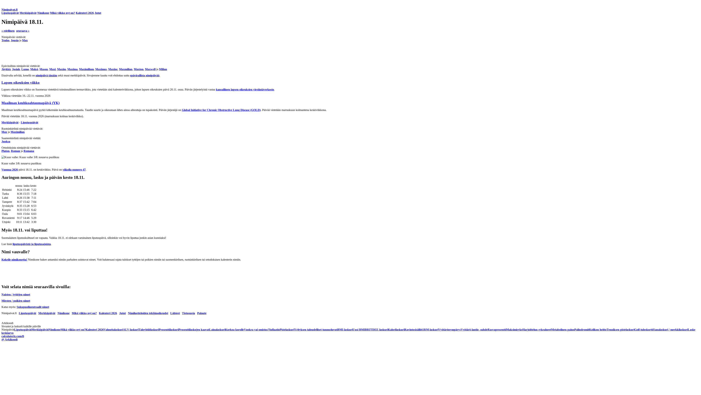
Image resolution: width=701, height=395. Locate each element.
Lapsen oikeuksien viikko (20, 82)
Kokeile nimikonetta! (14, 259)
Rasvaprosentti (497, 329)
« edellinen (8, 30)
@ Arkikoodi (9, 339)
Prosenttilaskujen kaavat (194, 329)
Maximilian (18, 131)
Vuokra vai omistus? (256, 329)
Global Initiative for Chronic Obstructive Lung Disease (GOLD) (221, 110)
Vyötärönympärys (449, 329)
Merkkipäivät (28, 12)
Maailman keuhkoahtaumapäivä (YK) (30, 103)
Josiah (16, 69)
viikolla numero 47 (74, 169)
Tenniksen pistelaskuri (620, 329)
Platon (5, 151)
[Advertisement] (111, 53)
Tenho (5, 40)
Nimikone (43, 12)
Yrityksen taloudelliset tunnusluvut (315, 329)
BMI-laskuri (345, 329)
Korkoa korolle (234, 329)
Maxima (72, 69)
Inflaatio (274, 329)
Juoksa (5, 141)
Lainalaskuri (217, 329)
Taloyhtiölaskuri (149, 329)
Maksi (34, 69)
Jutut (98, 12)
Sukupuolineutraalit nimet (33, 307)
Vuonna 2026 (9, 169)
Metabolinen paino (562, 329)
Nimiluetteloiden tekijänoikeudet (148, 313)
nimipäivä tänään (46, 75)
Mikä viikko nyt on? (62, 12)
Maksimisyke (514, 329)
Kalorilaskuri (396, 329)
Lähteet (175, 313)
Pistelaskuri (287, 329)
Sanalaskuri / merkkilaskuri (670, 329)
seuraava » (22, 30)
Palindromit (581, 329)
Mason (43, 69)
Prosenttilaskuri (169, 329)
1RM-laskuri (430, 329)
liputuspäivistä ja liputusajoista (32, 244)
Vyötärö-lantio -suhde (474, 329)
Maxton (138, 69)
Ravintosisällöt (413, 329)
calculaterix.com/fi (12, 336)
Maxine (113, 69)
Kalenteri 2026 (85, 12)
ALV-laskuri (131, 329)
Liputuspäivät (10, 12)
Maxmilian (125, 69)
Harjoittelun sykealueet (536, 329)
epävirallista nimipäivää (144, 75)
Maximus (101, 69)
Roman (15, 151)
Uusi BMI (359, 329)
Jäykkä (6, 69)
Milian (163, 69)
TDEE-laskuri (379, 329)
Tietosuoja (188, 313)
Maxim (61, 69)
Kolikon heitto (598, 329)
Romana (29, 151)
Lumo (25, 69)
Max (25, 40)
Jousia (15, 40)
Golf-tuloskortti (643, 329)
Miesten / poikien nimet (15, 300)
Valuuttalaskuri (113, 329)
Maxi (52, 69)
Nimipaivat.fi (9, 9)
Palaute (201, 313)
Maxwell (150, 69)
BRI (367, 329)
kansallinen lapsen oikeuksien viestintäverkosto (245, 89)
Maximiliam (86, 69)
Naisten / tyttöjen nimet (15, 294)
